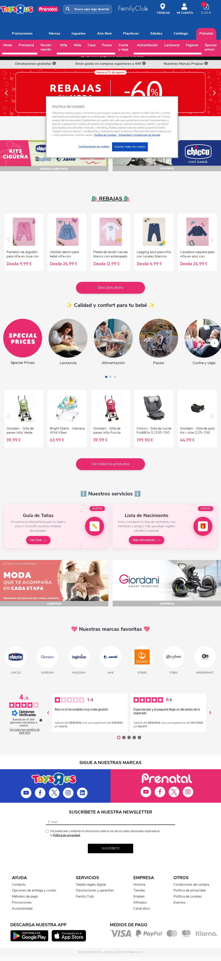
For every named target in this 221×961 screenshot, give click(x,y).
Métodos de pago (25, 896)
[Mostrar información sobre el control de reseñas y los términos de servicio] (41, 720)
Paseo (107, 45)
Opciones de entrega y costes (34, 890)
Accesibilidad (22, 908)
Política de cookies (188, 896)
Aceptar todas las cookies (129, 146)
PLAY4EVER (131, 33)
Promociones (22, 33)
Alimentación (147, 45)
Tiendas (139, 890)
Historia (139, 884)
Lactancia (172, 45)
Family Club (85, 896)
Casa (92, 45)
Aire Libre (104, 33)
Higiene (192, 45)
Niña (63, 45)
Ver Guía (35, 540)
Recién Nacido (46, 47)
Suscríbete (111, 848)
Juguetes (78, 33)
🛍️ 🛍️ (110, 198)
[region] (112, 127)
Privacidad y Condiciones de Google (139, 135)
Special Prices (210, 47)
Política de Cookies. (105, 135)
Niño (77, 45)
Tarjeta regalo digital (91, 884)
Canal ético (141, 908)
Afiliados (140, 902)
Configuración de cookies (94, 146)
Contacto (19, 884)
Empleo (139, 896)
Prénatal (206, 33)
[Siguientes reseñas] (210, 713)
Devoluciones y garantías (95, 890)
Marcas (54, 33)
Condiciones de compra (191, 884)
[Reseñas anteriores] (48, 713)
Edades (156, 33)
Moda (7, 45)
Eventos (180, 902)
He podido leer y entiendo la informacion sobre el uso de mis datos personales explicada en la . (105, 833)
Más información (144, 540)
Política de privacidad (66, 835)
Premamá (26, 45)
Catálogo (181, 33)
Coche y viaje (123, 47)
